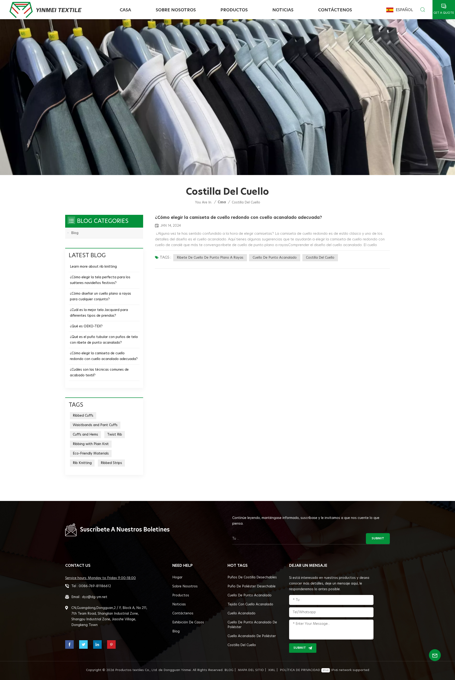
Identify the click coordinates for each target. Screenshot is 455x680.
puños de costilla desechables (252, 577)
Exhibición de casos (188, 622)
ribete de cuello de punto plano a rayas (210, 257)
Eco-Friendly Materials (91, 453)
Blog (74, 233)
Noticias (282, 10)
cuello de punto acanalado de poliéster (252, 625)
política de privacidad (300, 670)
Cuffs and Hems (85, 434)
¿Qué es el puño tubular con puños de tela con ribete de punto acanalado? (104, 339)
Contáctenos (335, 10)
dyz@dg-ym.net (94, 597)
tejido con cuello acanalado (250, 604)
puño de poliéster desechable (252, 586)
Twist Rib (114, 434)
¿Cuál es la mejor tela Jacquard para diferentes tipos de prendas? (99, 312)
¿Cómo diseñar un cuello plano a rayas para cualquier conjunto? (100, 296)
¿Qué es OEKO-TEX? (86, 326)
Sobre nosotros (176, 10)
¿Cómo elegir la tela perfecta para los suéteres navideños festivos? (100, 280)
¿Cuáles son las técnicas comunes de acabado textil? (99, 372)
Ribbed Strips (111, 463)
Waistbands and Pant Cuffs (95, 425)
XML (271, 670)
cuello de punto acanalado (275, 257)
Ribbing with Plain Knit (91, 444)
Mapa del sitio (251, 670)
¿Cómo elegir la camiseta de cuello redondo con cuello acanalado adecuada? (238, 218)
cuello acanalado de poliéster (252, 636)
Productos (234, 10)
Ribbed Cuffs (83, 415)
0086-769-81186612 (95, 586)
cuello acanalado (241, 613)
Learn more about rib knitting (93, 266)
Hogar (177, 577)
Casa (125, 10)
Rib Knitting (82, 463)
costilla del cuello (320, 257)
